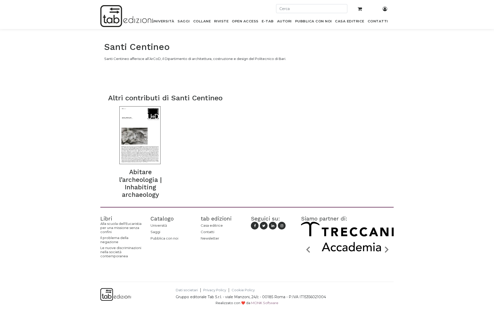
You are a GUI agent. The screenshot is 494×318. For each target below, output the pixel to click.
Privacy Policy (214, 290)
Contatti (207, 232)
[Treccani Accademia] (347, 261)
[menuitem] (163, 22)
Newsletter (210, 238)
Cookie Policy (243, 290)
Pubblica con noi (164, 238)
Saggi (155, 232)
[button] (308, 249)
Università (159, 225)
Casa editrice (212, 225)
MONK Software (264, 303)
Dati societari (187, 290)
